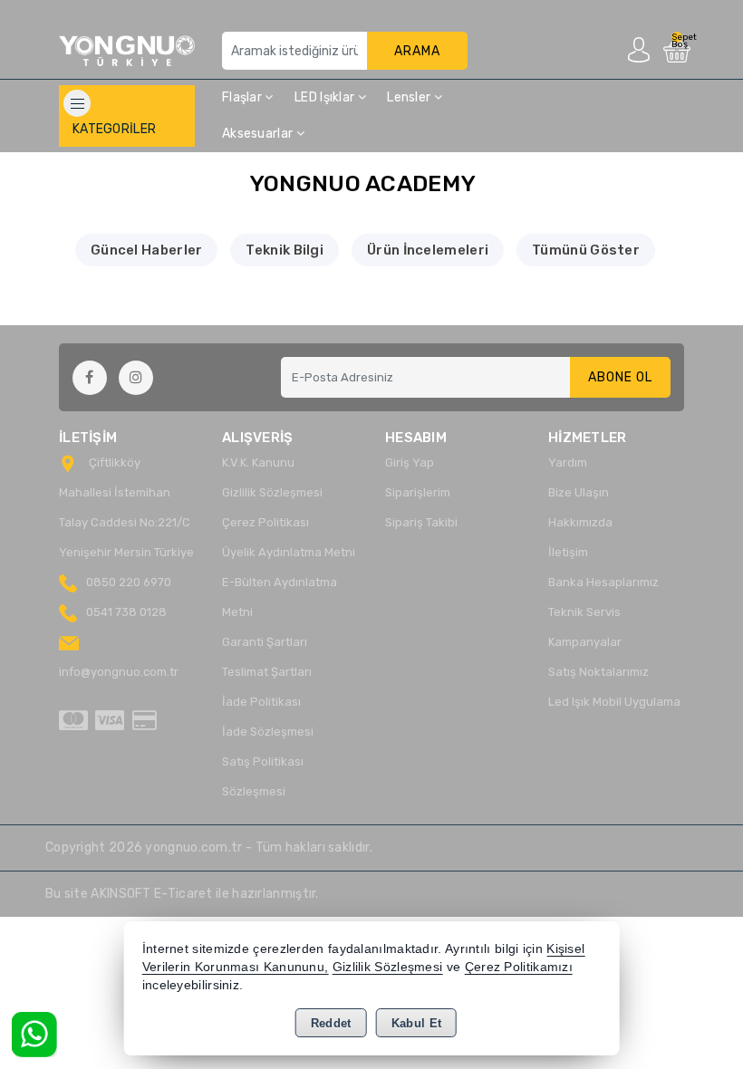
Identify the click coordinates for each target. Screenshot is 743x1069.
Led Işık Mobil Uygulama (614, 701)
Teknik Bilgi (284, 250)
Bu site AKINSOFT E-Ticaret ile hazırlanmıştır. (182, 893)
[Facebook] (89, 378)
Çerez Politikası (265, 522)
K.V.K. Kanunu (258, 462)
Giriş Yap (409, 462)
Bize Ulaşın (578, 492)
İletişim (568, 552)
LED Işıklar (326, 97)
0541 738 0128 (126, 612)
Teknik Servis (584, 612)
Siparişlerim (417, 492)
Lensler (410, 97)
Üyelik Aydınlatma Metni (288, 552)
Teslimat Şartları (267, 672)
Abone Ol (620, 377)
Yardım (567, 462)
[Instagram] (136, 378)
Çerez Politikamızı (519, 967)
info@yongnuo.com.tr (119, 672)
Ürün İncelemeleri (427, 250)
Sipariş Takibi (421, 522)
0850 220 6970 (128, 582)
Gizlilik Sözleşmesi (272, 492)
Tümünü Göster (586, 250)
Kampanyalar (585, 642)
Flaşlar (243, 97)
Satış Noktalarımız (598, 672)
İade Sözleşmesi (268, 731)
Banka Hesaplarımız (603, 582)
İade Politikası (261, 701)
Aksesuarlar (259, 133)
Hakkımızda (580, 522)
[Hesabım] (638, 49)
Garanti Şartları (264, 642)
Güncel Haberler (147, 250)
